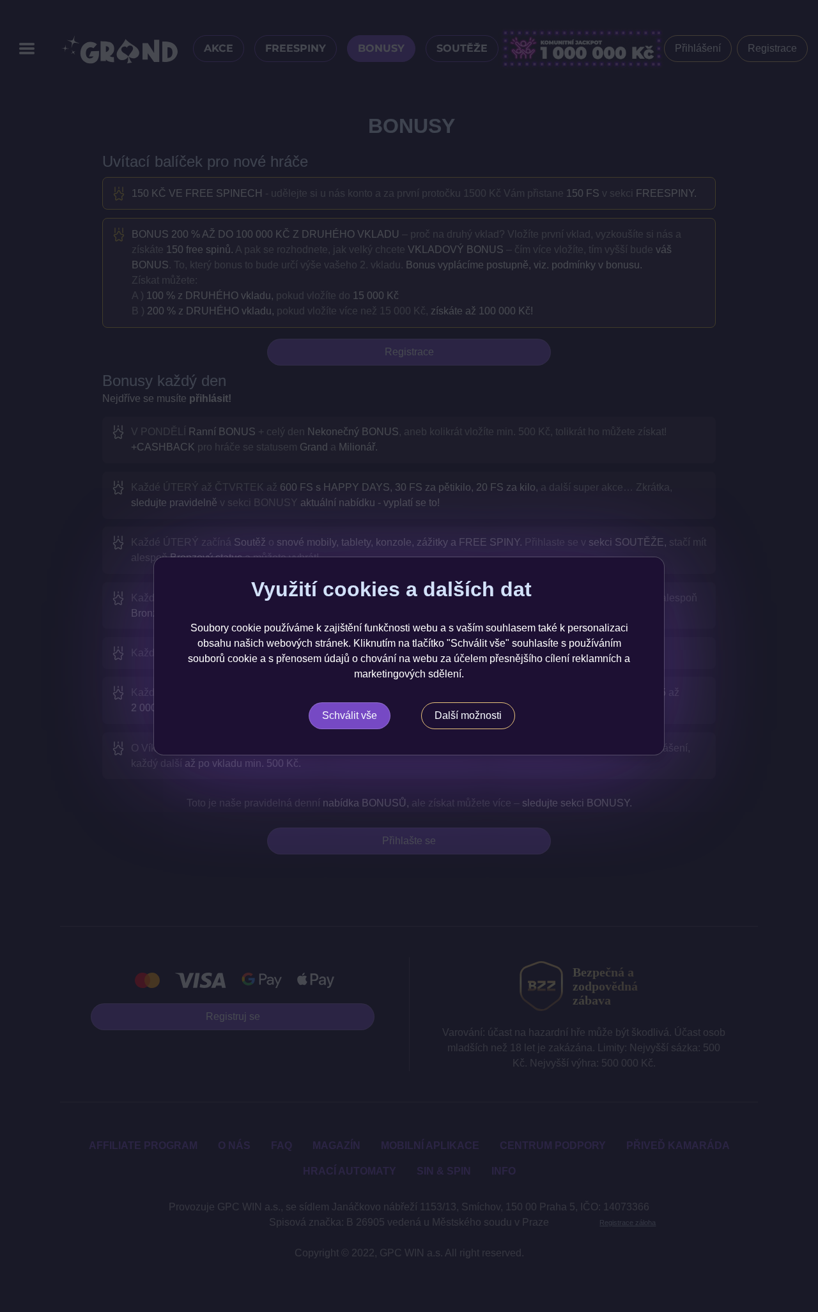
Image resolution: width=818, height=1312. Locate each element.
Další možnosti (468, 715)
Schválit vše (349, 715)
